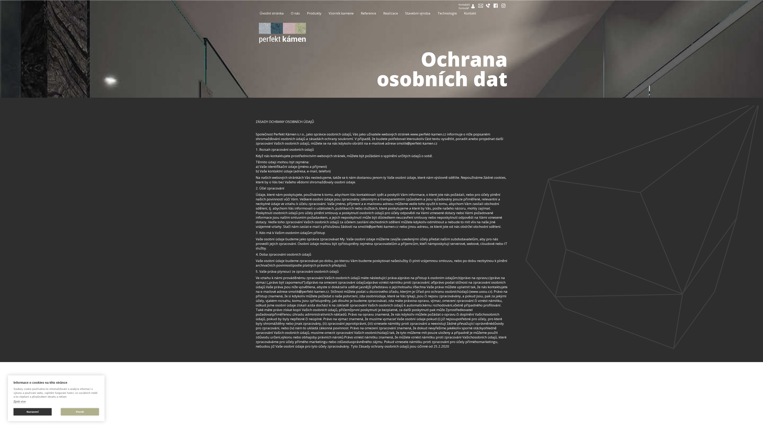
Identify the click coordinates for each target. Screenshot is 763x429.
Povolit (80, 412)
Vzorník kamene (341, 13)
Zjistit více (20, 401)
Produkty (314, 13)
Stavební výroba (417, 13)
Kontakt (470, 13)
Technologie (447, 13)
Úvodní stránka (272, 13)
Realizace (390, 13)
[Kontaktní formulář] (473, 7)
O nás (295, 13)
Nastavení (33, 412)
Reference (368, 13)
